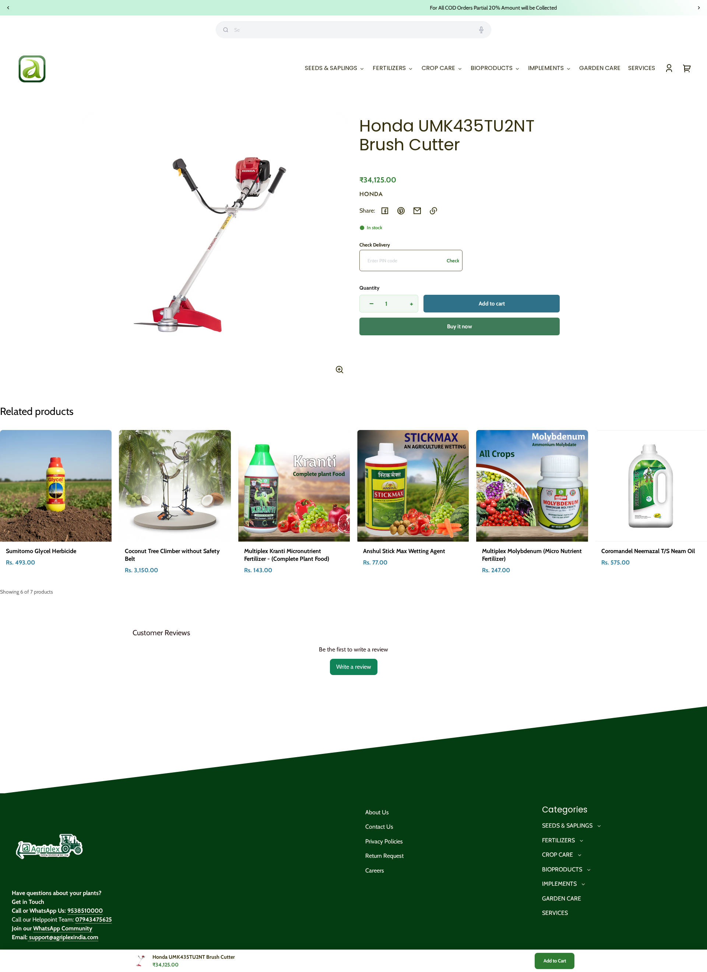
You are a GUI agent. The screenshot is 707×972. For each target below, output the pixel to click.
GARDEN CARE (561, 898)
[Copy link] (433, 211)
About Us (377, 812)
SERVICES (555, 912)
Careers (374, 870)
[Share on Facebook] (385, 211)
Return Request (384, 855)
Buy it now (459, 326)
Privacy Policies (384, 841)
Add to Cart (555, 961)
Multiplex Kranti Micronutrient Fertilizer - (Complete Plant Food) (286, 555)
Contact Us (379, 826)
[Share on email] (417, 211)
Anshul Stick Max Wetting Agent (404, 551)
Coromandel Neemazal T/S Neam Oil (648, 551)
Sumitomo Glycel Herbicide (41, 551)
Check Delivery (374, 245)
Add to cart (492, 303)
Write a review (353, 666)
